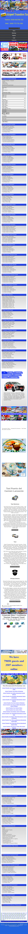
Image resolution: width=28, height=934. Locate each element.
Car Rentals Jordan (6, 327)
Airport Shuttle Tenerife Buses (9, 249)
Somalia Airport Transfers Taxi (9, 307)
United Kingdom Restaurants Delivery (10, 843)
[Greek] (2, 915)
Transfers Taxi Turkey (7, 817)
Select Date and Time (6, 108)
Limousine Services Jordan (8, 326)
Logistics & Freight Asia (7, 177)
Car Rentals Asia (6, 181)
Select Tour (4, 96)
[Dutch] (11, 914)
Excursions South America (8, 344)
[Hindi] (12, 915)
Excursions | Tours (7, 374)
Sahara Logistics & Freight (8, 147)
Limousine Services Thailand (8, 209)
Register (14, 35)
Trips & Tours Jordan (7, 325)
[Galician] (22, 914)
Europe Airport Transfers (7, 807)
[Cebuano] (22, 912)
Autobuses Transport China (8, 188)
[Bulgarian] (18, 912)
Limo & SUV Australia (7, 356)
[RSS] (13, 792)
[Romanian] (11, 917)
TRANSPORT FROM (6, 92)
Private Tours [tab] (5, 83)
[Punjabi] (9, 917)
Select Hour (4, 87)
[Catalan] (20, 912)
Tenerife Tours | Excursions (8, 248)
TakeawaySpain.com (7, 842)
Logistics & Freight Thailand (8, 207)
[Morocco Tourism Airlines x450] (14, 412)
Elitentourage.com (20, 924)
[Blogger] (3, 792)
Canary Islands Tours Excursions (9, 228)
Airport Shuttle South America (8, 342)
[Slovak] (23, 917)
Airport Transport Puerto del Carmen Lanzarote (13, 544)
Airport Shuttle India (7, 198)
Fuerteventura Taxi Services (8, 277)
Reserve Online (15, 529)
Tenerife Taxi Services (7, 247)
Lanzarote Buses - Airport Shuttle (9, 269)
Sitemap (4, 833)
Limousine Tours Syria (7, 315)
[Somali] (2, 918)
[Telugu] (14, 918)
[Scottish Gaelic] (17, 917)
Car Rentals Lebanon (7, 337)
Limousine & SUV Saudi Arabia (9, 240)
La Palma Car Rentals (7, 292)
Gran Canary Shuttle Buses (8, 259)
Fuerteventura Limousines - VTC (9, 280)
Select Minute (4, 90)
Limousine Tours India (7, 199)
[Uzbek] (23, 918)
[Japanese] (23, 915)
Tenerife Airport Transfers (8, 246)
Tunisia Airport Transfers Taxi (8, 301)
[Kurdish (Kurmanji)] (4, 916)
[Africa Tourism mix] (14, 613)
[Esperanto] (13, 914)
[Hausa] (6, 915)
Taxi (4, 372)
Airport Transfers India (7, 196)
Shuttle (10, 372)
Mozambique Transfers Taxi (8, 306)
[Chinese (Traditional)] (3, 914)
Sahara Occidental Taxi (7, 298)
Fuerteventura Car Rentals (8, 282)
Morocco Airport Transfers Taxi (9, 297)
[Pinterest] (18, 789)
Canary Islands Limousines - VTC (9, 230)
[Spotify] (16, 792)
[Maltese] (13, 916)
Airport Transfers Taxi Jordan (8, 322)
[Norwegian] (24, 916)
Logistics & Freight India (7, 197)
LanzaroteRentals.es (7, 839)
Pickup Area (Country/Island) (7, 85)
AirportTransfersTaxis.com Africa (9, 835)
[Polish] (6, 917)
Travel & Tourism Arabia (7, 219)
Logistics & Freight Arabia (8, 217)
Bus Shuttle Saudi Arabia (8, 239)
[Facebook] (3, 789)
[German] (26, 914)
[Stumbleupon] (8, 792)
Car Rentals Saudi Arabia (8, 242)
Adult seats (4, 97)
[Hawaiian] (8, 915)
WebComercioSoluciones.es (5, 924)
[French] (20, 914)
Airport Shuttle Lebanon (7, 334)
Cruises (5, 377)
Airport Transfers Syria (7, 312)
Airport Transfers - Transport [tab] (8, 80)
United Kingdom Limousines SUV (9, 781)
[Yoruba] (4, 919)
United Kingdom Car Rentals (8, 783)
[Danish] (9, 914)
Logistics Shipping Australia (8, 357)
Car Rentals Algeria (6, 161)
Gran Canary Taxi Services (8, 257)
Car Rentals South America (8, 345)
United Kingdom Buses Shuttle (9, 779)
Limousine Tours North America (8, 366)
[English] (2, 912)
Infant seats (4, 104)
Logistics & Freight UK (7, 784)
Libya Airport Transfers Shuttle (9, 302)
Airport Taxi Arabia (6, 216)
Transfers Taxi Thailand (7, 206)
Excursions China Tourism (8, 189)
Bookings (14, 33)
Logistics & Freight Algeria (8, 157)
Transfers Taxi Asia (6, 176)
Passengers (4, 116)
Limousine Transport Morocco (8, 140)
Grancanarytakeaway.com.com (14, 926)
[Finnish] (18, 914)
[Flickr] (18, 792)
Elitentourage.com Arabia (8, 837)
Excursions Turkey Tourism (8, 819)
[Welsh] (2, 919)
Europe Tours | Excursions (8, 809)
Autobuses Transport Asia (8, 178)
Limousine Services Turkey (8, 822)
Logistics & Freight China (8, 187)
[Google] (8, 789)
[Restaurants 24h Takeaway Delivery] (14, 59)
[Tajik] (12, 918)
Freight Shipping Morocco (8, 137)
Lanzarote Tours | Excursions (8, 268)
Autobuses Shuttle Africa (8, 128)
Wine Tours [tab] (5, 82)
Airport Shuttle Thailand (7, 208)
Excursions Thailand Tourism (8, 211)
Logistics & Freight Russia (8, 167)
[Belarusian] (16, 912)
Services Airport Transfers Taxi (16, 605)
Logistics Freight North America (8, 363)
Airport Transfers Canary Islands (9, 226)
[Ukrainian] (19, 918)
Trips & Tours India (6, 201)
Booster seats (4, 101)
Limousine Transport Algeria (8, 158)
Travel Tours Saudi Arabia (8, 238)
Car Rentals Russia (6, 171)
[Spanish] (4, 918)
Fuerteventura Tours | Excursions (9, 278)
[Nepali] (22, 916)
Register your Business (7, 834)
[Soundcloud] (13, 789)
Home (14, 30)
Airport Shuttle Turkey (7, 821)
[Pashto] (2, 917)
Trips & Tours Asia (6, 179)
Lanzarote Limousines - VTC (8, 271)
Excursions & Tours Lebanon (8, 335)
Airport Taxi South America (8, 343)
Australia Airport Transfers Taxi (9, 352)
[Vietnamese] (25, 918)
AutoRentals (17, 374)
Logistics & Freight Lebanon (8, 333)
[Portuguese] (7, 917)
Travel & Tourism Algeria (7, 160)
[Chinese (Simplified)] (25, 912)
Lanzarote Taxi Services (7, 267)
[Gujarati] (4, 915)
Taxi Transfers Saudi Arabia (8, 236)
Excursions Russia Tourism (8, 169)
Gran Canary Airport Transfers (9, 256)
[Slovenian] (25, 917)
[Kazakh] (25, 915)
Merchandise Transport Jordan (9, 323)
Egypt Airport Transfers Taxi (8, 303)
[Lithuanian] (9, 916)
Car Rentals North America (7, 367)
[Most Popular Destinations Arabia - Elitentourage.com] (14, 476)
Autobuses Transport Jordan (8, 324)
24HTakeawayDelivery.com (12, 925)
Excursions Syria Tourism (8, 317)
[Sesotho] (21, 917)
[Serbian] (19, 917)
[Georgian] (24, 914)
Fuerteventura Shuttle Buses (8, 279)
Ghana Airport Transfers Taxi (8, 305)
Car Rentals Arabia (6, 221)
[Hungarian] (14, 915)
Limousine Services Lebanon (8, 336)
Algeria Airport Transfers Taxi (8, 299)
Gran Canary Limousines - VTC (9, 260)
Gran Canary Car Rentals (8, 262)
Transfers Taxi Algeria (7, 156)
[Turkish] (17, 918)
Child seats (4, 106)
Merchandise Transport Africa (8, 127)
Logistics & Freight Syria (8, 313)
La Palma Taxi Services (7, 287)
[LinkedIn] (21, 789)
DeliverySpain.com (20, 925)
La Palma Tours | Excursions (8, 288)
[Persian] (4, 917)
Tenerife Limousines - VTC (8, 250)
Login (14, 37)
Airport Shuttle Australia (7, 353)
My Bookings (5, 831)
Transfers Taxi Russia (7, 166)
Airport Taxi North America (8, 362)
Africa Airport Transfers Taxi (8, 296)
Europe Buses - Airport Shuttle (9, 808)
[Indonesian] (18, 915)
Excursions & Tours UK (7, 780)
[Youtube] (11, 789)
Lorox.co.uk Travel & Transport (9, 836)
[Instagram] (16, 789)
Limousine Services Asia (8, 180)
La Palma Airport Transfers (8, 286)
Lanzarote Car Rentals (7, 272)
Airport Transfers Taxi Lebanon (9, 332)
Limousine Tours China (7, 190)
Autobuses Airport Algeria (8, 159)
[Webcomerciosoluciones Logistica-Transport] (14, 67)
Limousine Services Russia (8, 170)
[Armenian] (10, 912)
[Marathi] (18, 916)
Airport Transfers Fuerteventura (9, 276)
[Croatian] (5, 914)
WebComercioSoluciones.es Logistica (10, 838)
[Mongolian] (20, 916)
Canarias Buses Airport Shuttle (9, 229)
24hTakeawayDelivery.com (8, 841)
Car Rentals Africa (6, 131)
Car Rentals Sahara (6, 151)
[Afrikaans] (4, 912)
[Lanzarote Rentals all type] (14, 75)
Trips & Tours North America (7, 365)
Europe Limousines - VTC (8, 811)
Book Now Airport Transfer (15, 601)
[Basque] (14, 912)
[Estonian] (15, 914)
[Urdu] (21, 918)
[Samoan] (15, 917)
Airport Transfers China (7, 186)
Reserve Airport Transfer (7, 829)
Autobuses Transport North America (9, 364)
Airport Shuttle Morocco (7, 138)
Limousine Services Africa (8, 130)
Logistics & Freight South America (9, 347)
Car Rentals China (6, 191)
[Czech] (7, 914)
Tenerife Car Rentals (7, 252)
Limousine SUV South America (9, 346)
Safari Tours (18, 372)
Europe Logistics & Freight (8, 813)
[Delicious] (24, 789)
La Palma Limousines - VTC (8, 291)
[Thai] (16, 918)
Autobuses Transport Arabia (8, 218)
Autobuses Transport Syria (8, 314)
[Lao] (6, 916)
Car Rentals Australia (7, 355)
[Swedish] (10, 918)
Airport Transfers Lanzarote (8, 266)
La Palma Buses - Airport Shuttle (9, 289)
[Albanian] (6, 912)
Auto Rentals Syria (6, 316)
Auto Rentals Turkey (7, 823)
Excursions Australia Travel (8, 354)
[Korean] (2, 916)
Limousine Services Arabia (8, 220)
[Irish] (20, 915)
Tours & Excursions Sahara (8, 149)
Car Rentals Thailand (7, 210)
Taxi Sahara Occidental (7, 146)
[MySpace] (21, 792)
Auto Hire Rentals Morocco (8, 141)
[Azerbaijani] (12, 912)
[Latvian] (8, 916)
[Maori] (16, 916)
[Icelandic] (16, 915)
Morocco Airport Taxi (7, 136)
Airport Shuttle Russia (7, 168)
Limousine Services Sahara (8, 150)
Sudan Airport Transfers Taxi (8, 304)
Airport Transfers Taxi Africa (8, 126)
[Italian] (21, 915)
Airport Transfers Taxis (13, 924)
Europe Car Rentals (6, 812)
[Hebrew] (10, 915)
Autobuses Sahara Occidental (9, 148)
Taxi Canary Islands (20, 549)
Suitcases (4, 99)
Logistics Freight (14, 377)
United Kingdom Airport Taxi (8, 778)
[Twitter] (6, 789)
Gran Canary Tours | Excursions (9, 258)
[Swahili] (8, 918)
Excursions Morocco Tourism (8, 139)
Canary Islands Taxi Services (8, 227)
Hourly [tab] (4, 81)
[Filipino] (17, 914)
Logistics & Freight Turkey (8, 818)
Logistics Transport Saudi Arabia (9, 237)
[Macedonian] (11, 916)
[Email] (11, 792)
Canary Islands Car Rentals (8, 232)
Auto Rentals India (6, 200)
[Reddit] (6, 792)
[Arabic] (8, 912)
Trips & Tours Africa (7, 129)
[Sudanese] (6, 918)
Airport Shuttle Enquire (14, 566)
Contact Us (14, 40)
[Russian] (13, 917)
